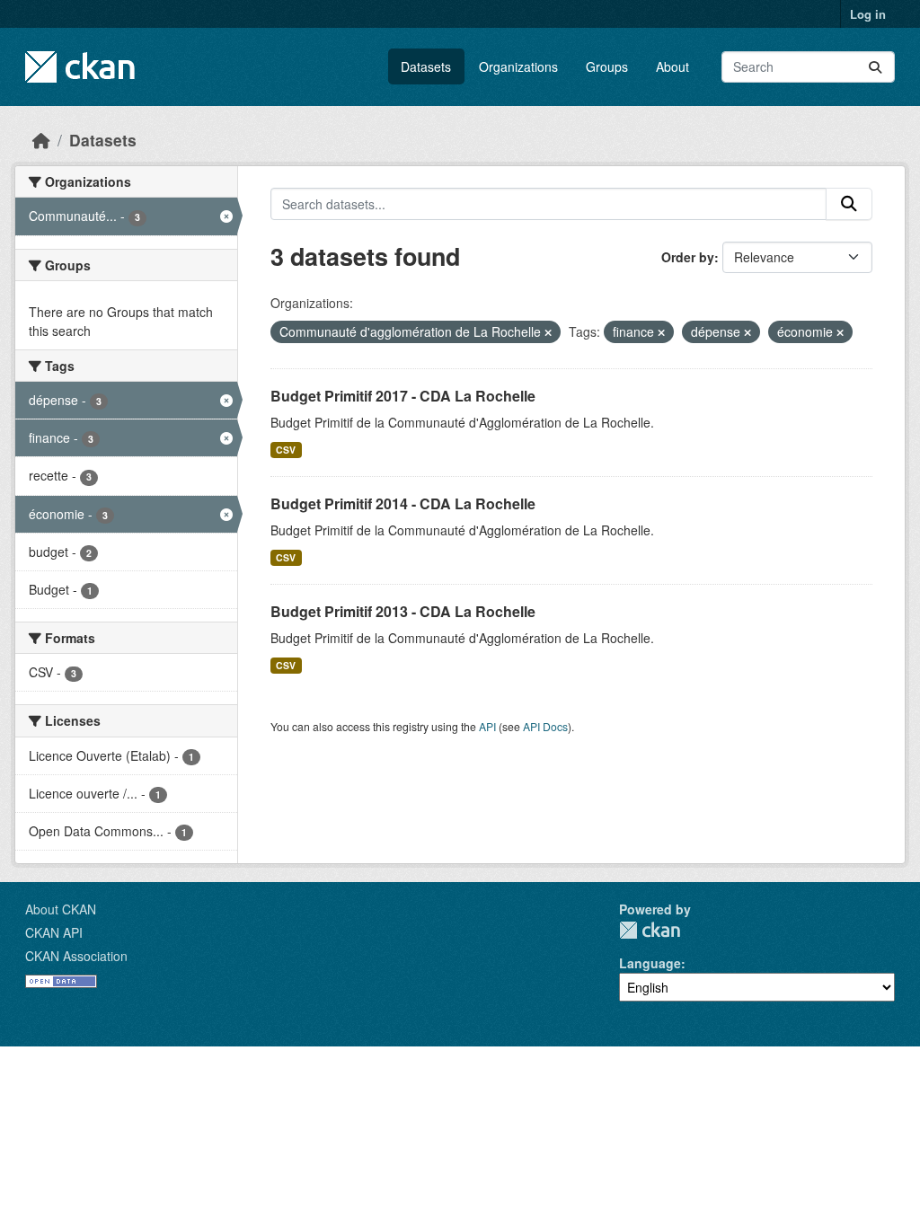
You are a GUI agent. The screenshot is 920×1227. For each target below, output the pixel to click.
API (487, 726)
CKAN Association (76, 956)
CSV (286, 449)
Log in (868, 13)
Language (650, 963)
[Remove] (548, 332)
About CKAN (60, 909)
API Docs (545, 726)
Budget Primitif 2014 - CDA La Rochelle (402, 503)
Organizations (518, 66)
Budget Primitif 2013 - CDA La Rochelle (402, 611)
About (672, 66)
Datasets (426, 66)
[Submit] (875, 67)
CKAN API (54, 932)
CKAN (649, 930)
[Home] (41, 139)
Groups (607, 66)
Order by (687, 257)
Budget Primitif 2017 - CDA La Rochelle (402, 395)
